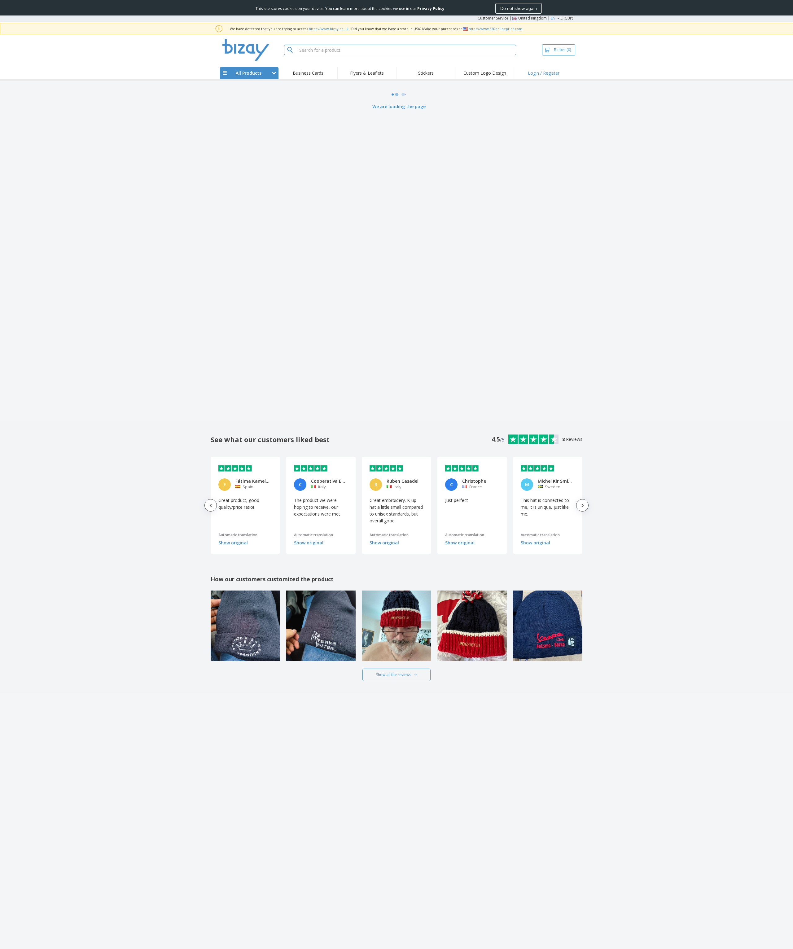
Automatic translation (237, 535)
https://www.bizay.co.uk (328, 28)
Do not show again (518, 8)
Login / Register (543, 73)
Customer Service (493, 18)
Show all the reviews (393, 674)
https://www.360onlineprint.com (495, 28)
